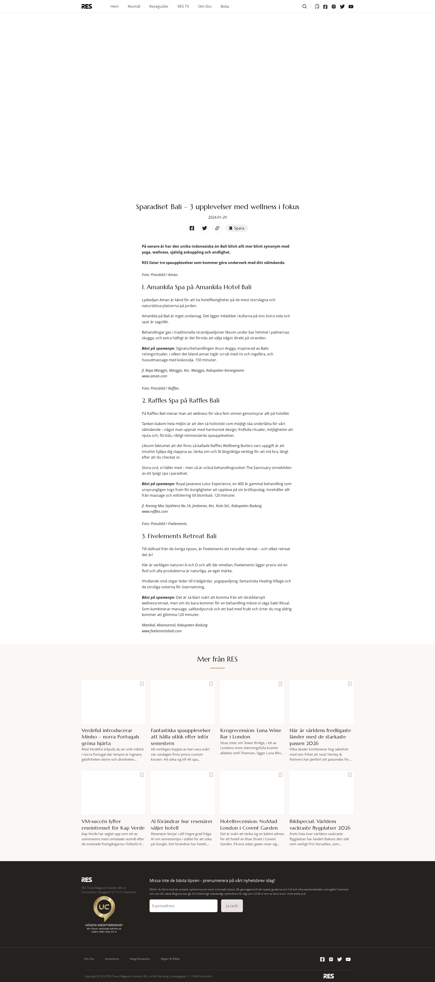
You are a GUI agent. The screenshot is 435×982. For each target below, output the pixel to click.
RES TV (183, 6)
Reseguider (159, 6)
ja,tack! (232, 905)
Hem (115, 6)
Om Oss (205, 6)
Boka (225, 6)
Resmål (134, 6)
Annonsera (112, 959)
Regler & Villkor (170, 959)
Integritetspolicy (140, 959)
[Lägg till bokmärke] (142, 683)
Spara (239, 228)
